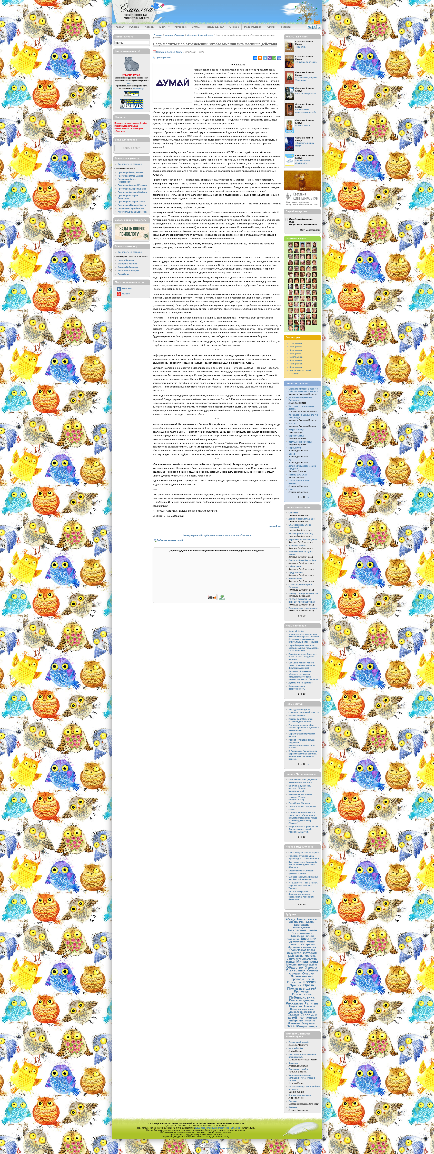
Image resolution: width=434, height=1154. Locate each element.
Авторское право (307, 919)
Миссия (291, 964)
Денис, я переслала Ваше (302, 519)
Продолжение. (296, 572)
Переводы (297, 979)
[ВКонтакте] (255, 58)
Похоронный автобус (299, 1042)
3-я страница (296, 350)
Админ (270, 26)
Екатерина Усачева (127, 264)
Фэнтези (294, 1023)
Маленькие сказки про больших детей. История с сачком (302, 1077)
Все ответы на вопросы (130, 164)
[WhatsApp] (274, 58)
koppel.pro (275, 526)
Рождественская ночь (300, 1095)
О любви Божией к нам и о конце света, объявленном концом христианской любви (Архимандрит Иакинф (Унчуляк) (303, 817)
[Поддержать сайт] (217, 599)
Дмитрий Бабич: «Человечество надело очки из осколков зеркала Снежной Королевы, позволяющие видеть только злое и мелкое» (304, 636)
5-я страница (296, 357)
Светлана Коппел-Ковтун (200, 35)
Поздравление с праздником (303, 608)
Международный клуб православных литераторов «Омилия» (217, 535)
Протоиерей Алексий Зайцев (132, 192)
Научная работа (307, 964)
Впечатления (295, 579)
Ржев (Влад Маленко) (299, 803)
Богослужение (301, 927)
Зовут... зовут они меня (300, 442)
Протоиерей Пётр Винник (130, 172)
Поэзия (310, 982)
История (310, 953)
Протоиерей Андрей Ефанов (132, 189)
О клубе (234, 26)
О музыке (295, 973)
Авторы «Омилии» (174, 35)
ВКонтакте (127, 288)
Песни (309, 979)
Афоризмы (296, 921)
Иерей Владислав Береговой (132, 212)
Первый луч (295, 448)
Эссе (291, 1026)
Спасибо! (293, 513)
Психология (302, 994)
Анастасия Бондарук (128, 271)
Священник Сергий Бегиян (131, 208)
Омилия (312, 970)
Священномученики (302, 1009)
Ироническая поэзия (302, 947)
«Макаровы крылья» (305, 93)
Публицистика (163, 57)
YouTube (126, 294)
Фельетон (310, 1021)
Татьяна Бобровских (128, 267)
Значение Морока (297, 545)
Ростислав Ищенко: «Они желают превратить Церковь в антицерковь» (304, 727)
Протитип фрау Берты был (302, 560)
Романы (309, 1006)
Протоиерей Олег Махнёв (130, 176)
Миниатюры (307, 961)
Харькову (293, 1063)
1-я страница (296, 343)
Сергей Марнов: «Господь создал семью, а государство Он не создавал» (304, 648)
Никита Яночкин (126, 260)
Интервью (180, 26)
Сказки (293, 1014)
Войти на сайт (131, 147)
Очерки (308, 973)
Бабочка (293, 1107)
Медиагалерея (252, 26)
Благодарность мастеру (301, 533)
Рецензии (295, 1006)
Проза (308, 985)
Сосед (292, 454)
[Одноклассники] (260, 58)
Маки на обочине (297, 715)
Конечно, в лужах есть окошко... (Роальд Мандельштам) (300, 788)
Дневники (308, 938)
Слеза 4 (293, 1101)
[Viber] (270, 58)
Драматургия (297, 941)
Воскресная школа (302, 930)
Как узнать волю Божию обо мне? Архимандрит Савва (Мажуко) (303, 864)
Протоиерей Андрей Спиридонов (128, 196)
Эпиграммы (308, 1023)
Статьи (196, 26)
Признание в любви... (299, 1069)
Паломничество (302, 976)
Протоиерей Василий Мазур (132, 205)
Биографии (302, 924)
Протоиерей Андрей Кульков (132, 185)
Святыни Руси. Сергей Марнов (304, 852)
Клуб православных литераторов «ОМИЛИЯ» (218, 1128)
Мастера (293, 423)
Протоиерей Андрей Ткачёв (131, 202)
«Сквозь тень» (302, 125)
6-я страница (296, 360)
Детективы (297, 935)
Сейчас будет (295, 566)
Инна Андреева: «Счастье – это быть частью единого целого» (303, 656)
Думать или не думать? (300, 683)
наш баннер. (138, 88)
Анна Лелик (123, 274)
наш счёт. (131, 83)
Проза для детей (302, 988)
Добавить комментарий (170, 540)
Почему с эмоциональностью (303, 593)
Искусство (294, 952)
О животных (295, 970)
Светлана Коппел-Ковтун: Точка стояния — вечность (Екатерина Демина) (302, 665)
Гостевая (285, 26)
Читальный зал (215, 26)
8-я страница (296, 367)
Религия (311, 1003)
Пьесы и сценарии (301, 1000)
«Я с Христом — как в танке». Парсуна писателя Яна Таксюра (303, 885)
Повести (294, 982)
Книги (161, 26)
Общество (294, 967)
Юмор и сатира (306, 1026)
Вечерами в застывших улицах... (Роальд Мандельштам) (300, 797)
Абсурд (290, 919)
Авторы (149, 26)
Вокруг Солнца (296, 430)
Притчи (296, 985)
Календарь (295, 955)
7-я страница (296, 364)
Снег (291, 489)
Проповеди (302, 991)
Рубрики (134, 26)
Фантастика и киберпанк (303, 1019)
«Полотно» (300, 47)
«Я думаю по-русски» (306, 62)
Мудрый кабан (296, 1048)
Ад (290, 460)
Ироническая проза (302, 949)
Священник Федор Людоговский (127, 180)
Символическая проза (302, 1011)
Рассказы (294, 1003)
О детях (311, 967)
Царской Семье (296, 436)
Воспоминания (302, 933)
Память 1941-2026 (298, 475)
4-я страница (296, 353)
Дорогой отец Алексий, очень (303, 540)
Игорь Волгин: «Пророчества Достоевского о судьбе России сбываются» (303, 829)
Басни (310, 921)
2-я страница (296, 346)
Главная (119, 26)
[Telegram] (265, 58)
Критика (309, 955)
